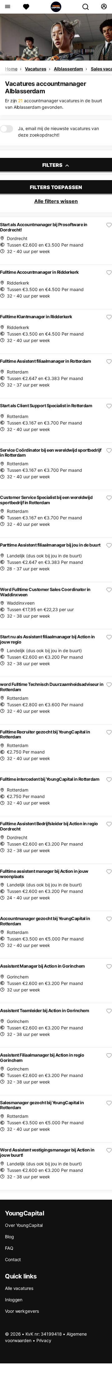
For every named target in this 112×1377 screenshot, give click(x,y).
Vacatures (35, 68)
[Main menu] (7, 7)
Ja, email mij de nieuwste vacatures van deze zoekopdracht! (58, 131)
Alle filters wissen (56, 201)
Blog (9, 1236)
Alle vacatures (19, 1288)
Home (11, 68)
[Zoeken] (88, 6)
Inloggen (13, 1299)
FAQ (9, 1248)
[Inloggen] (104, 7)
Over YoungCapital (24, 1225)
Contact (13, 1259)
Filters (52, 165)
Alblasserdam (68, 68)
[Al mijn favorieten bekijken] (26, 6)
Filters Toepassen (56, 187)
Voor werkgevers (22, 1311)
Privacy (43, 1340)
